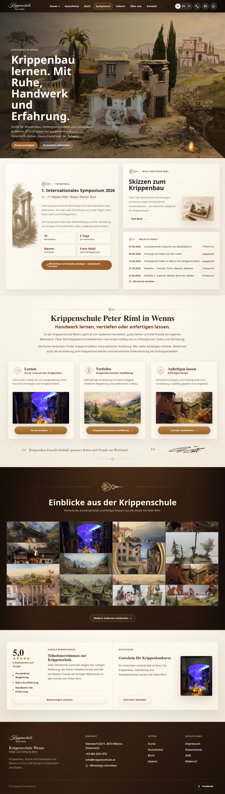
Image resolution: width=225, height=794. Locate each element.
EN (183, 6)
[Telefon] (197, 6)
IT (189, 6)
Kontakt (152, 6)
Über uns (136, 6)
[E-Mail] (205, 6)
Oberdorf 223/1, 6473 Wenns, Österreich (104, 746)
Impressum (192, 744)
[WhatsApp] (213, 6)
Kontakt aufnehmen (182, 430)
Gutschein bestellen (134, 699)
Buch (87, 6)
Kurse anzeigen (24, 145)
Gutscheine (72, 6)
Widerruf (191, 761)
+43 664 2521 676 (96, 754)
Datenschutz (193, 749)
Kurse (53, 6)
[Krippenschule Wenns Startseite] (20, 6)
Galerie (120, 6)
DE (178, 6)
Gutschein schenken (56, 145)
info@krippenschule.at (100, 760)
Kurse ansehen (39, 430)
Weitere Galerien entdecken (111, 618)
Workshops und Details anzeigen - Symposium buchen (74, 265)
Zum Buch (136, 218)
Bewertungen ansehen (60, 699)
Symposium (103, 6)
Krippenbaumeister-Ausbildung (111, 430)
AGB (188, 755)
